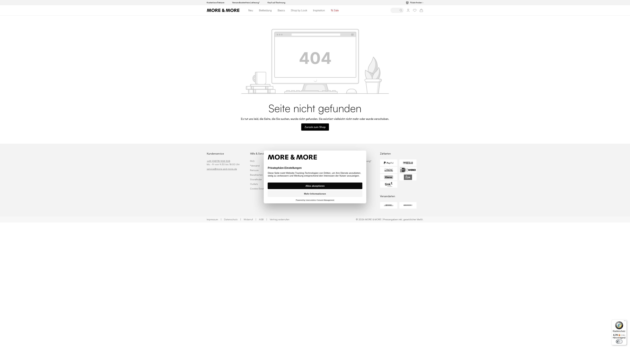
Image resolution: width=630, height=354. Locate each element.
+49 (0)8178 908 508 (218, 161)
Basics (281, 10)
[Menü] (625, 322)
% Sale (335, 10)
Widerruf (250, 219)
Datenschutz (232, 219)
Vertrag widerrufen (279, 219)
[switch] (619, 342)
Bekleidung (265, 10)
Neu (250, 10)
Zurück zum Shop (315, 127)
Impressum (214, 219)
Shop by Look (299, 10)
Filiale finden (416, 3)
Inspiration (319, 10)
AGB (263, 219)
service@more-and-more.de (222, 168)
